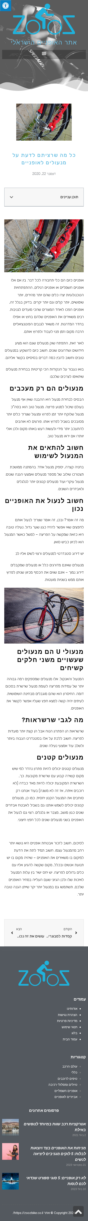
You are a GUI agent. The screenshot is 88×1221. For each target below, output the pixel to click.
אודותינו (72, 1009)
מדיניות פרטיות (67, 1021)
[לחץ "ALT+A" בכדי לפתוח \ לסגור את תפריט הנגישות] (5, 5)
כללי (74, 1072)
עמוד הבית (70, 1039)
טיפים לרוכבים (67, 1079)
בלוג (74, 1033)
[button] (44, 53)
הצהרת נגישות (67, 1015)
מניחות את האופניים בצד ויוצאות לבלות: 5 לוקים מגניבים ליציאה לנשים (58, 1154)
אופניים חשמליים (65, 1091)
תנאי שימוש (69, 1027)
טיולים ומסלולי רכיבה (62, 1085)
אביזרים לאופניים (65, 1097)
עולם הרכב (69, 1066)
